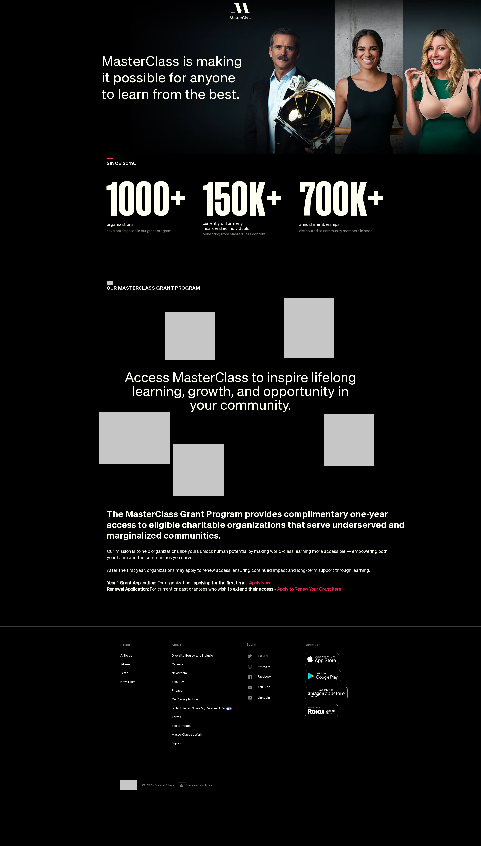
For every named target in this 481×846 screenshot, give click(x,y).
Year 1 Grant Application (131, 582)
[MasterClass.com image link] (240, 11)
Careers (177, 664)
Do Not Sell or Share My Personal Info (199, 708)
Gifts (124, 673)
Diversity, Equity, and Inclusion (193, 655)
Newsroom (128, 682)
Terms (176, 717)
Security (178, 682)
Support (177, 743)
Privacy (177, 690)
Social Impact (181, 726)
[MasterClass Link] (323, 659)
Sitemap (126, 664)
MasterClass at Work (187, 734)
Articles (126, 655)
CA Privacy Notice (185, 699)
